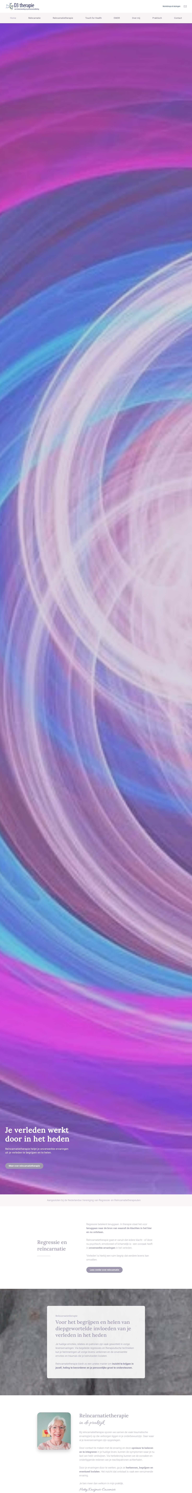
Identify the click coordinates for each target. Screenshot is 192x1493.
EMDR (117, 18)
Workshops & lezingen (171, 6)
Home (13, 18)
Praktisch (157, 18)
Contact (178, 18)
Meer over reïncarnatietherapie (24, 1165)
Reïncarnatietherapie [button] (63, 18)
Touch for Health (93, 18)
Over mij (136, 18)
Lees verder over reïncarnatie (104, 1269)
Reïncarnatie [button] (34, 18)
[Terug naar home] (23, 6)
